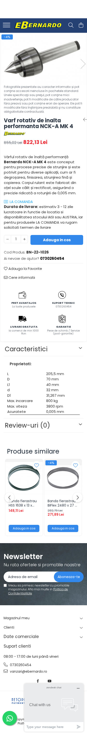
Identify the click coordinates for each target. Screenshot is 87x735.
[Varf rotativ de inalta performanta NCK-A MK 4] (43, 59)
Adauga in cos (57, 239)
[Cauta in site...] (70, 25)
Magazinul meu (16, 618)
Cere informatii (21, 277)
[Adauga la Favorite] (36, 465)
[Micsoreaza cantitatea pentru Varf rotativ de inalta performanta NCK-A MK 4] (7, 239)
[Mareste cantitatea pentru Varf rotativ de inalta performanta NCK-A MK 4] (24, 239)
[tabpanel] (43, 59)
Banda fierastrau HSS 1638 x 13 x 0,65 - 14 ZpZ (23, 503)
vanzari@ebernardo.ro (28, 671)
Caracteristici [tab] (26, 349)
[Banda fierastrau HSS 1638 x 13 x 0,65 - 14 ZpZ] (24, 477)
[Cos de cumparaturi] (80, 25)
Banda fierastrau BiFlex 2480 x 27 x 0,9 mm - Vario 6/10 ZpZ (62, 503)
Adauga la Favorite (24, 268)
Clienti (9, 627)
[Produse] (6, 25)
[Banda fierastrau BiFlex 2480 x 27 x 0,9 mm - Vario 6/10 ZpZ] (63, 477)
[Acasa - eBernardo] (37, 25)
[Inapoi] (83, 119)
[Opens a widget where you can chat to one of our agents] (53, 707)
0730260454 (20, 665)
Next (83, 64)
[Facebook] (38, 681)
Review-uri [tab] (27, 425)
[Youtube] (49, 681)
